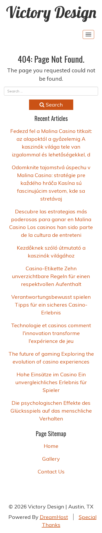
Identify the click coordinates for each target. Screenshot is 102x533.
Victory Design (51, 12)
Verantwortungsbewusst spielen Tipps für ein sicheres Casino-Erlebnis (51, 305)
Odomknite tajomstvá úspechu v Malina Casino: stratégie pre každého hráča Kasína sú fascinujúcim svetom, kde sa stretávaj (51, 183)
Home (51, 446)
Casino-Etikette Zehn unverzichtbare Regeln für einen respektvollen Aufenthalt (51, 276)
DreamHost (54, 517)
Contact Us (51, 471)
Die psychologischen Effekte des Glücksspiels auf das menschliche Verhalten (51, 411)
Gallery (51, 458)
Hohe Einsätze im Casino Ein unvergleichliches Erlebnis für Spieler (51, 382)
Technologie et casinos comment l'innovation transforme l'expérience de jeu (51, 333)
